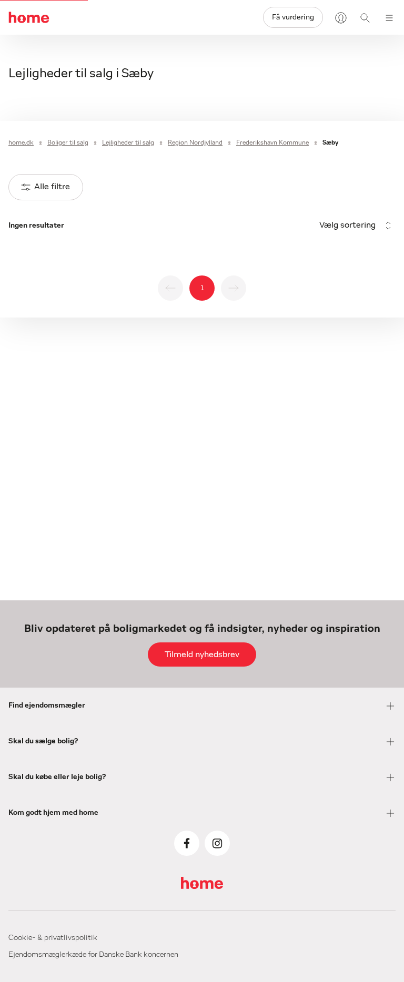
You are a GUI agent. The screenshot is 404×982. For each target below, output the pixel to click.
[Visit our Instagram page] (217, 843)
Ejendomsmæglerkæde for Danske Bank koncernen (93, 954)
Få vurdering (293, 17)
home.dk (21, 142)
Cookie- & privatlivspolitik (52, 938)
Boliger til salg (67, 142)
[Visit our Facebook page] (186, 843)
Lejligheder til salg (128, 142)
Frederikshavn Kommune (272, 142)
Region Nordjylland (195, 142)
